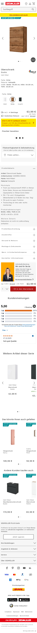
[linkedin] (30, 568)
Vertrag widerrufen (28, 631)
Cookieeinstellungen (12, 615)
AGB (22, 612)
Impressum (16, 612)
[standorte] (26, 3)
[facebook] (7, 568)
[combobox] (5, 288)
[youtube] (24, 568)
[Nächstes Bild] (34, 38)
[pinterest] (13, 568)
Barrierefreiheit (24, 615)
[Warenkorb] (34, 4)
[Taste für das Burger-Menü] (2, 3)
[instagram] (18, 568)
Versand (32, 116)
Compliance (8, 612)
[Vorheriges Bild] (2, 38)
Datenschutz (28, 612)
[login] (30, 3)
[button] (5, 101)
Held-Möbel (5, 75)
